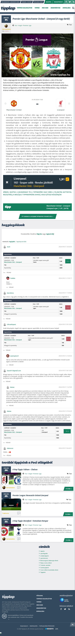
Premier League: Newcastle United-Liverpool (30, 495)
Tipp (70, 24)
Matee (12, 387)
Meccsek (39, 605)
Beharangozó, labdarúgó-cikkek (49, 560)
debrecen (10, 448)
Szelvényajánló (44, 567)
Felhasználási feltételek (46, 626)
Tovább (68, 489)
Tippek (38, 602)
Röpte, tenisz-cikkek (46, 563)
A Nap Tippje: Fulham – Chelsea (24, 469)
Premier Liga (27, 25)
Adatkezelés (33, 626)
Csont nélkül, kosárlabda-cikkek (49, 570)
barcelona (10, 293)
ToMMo (12, 278)
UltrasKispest (11, 324)
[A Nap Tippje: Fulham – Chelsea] (11, 478)
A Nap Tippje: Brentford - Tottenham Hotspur (30, 521)
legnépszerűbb (21, 241)
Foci (16, 25)
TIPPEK (37, 8)
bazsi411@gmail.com (14, 371)
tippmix (42, 551)
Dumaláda (40, 611)
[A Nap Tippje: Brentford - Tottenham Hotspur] (11, 530)
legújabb (12, 241)
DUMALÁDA (66, 8)
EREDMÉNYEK (55, 8)
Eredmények (41, 608)
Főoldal (39, 595)
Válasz (9, 272)
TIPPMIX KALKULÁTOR (24, 8)
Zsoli (8, 247)
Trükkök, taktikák (45, 565)
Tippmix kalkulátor (44, 599)
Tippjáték (43, 572)
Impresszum (24, 626)
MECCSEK (45, 8)
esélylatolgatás (44, 556)
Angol (20, 25)
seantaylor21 (14, 356)
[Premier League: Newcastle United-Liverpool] (11, 504)
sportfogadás (44, 553)
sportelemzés (44, 558)
